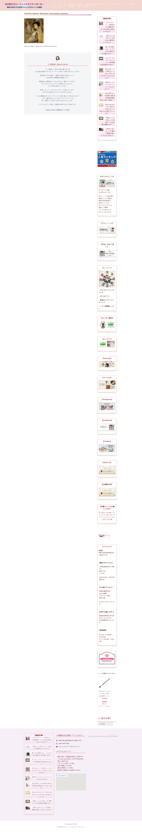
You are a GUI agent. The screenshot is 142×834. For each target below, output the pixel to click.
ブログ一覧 (62, 4)
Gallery (80, 4)
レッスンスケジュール (58, 6)
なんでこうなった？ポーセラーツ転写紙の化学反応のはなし (42, 762)
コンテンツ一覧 (128, 4)
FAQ (78, 6)
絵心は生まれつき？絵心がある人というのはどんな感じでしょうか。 (107, 109)
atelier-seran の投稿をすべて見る (58, 110)
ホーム (53, 4)
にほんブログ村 (107, 519)
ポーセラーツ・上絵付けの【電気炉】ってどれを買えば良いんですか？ (107, 27)
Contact (72, 6)
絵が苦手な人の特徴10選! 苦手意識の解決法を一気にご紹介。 (42, 786)
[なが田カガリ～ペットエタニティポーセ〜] (24, 5)
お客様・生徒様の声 (92, 4)
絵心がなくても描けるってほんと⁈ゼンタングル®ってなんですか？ (107, 73)
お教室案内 (72, 4)
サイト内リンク (115, 4)
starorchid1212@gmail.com (69, 746)
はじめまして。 (87, 6)
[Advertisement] (71, 799)
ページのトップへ (113, 735)
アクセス (104, 4)
